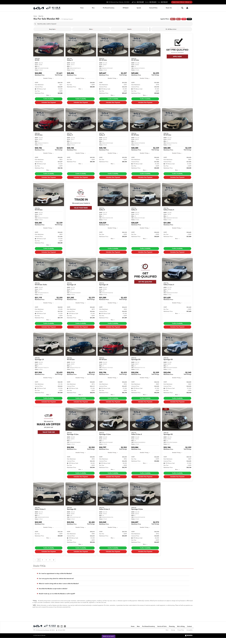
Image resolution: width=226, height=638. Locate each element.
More (47, 95)
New (93, 7)
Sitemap (173, 630)
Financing (172, 626)
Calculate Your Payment (49, 102)
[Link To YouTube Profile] (61, 626)
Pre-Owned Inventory (108, 7)
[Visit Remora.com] (188, 635)
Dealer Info (169, 7)
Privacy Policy (181, 630)
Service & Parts (153, 7)
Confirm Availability (48, 98)
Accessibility (189, 630)
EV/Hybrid (125, 7)
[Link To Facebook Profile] (58, 626)
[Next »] (54, 560)
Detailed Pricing (47, 78)
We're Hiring (181, 626)
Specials (139, 7)
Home (82, 7)
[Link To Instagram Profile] (64, 626)
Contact (189, 626)
